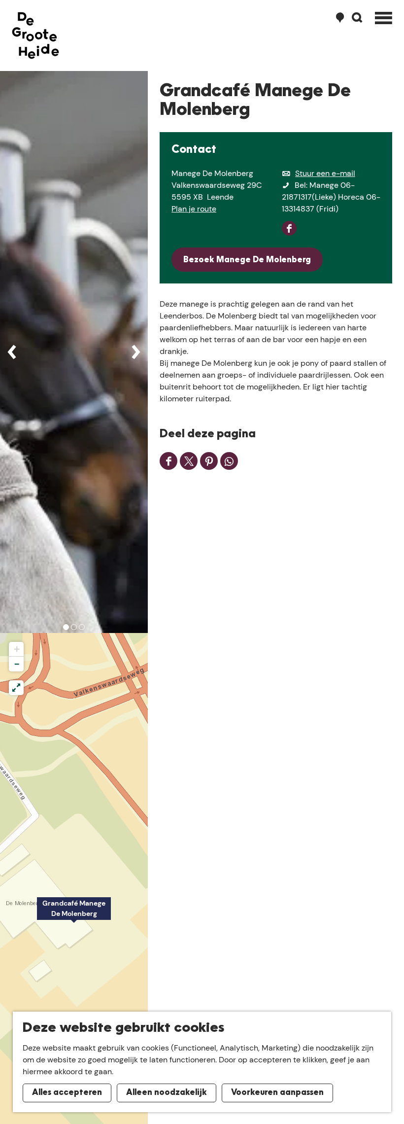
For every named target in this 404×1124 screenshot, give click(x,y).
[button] (74, 914)
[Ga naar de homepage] (35, 35)
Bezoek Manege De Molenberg (247, 260)
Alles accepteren (67, 1093)
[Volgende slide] (136, 352)
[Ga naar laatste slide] (12, 352)
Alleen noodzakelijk (166, 1093)
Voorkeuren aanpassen (277, 1093)
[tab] (66, 627)
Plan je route (193, 209)
